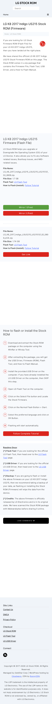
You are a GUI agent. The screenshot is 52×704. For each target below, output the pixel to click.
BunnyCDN (35, 676)
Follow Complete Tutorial (26, 433)
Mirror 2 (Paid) (26, 213)
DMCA (6, 614)
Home (6, 34)
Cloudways (16, 676)
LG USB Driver (9, 641)
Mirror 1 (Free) (26, 207)
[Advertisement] (26, 102)
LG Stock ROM (26, 3)
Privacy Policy (9, 619)
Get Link (26, 254)
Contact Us (8, 609)
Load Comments (25, 521)
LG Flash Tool (20, 182)
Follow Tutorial (32, 185)
